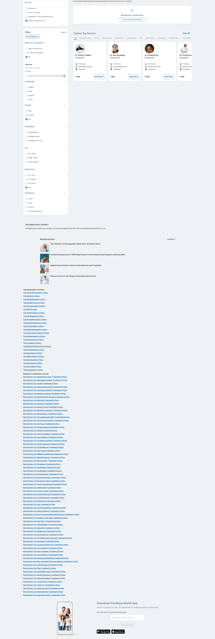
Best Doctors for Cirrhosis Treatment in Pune (41, 424)
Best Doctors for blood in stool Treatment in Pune (43, 407)
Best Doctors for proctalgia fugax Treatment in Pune (44, 572)
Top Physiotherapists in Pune (34, 320)
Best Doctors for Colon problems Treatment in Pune (43, 434)
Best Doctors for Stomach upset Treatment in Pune (43, 588)
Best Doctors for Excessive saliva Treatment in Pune (44, 481)
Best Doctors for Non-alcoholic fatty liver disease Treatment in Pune (50, 562)
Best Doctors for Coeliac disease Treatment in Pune (43, 427)
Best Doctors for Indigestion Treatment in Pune (42, 531)
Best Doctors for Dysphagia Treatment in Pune (41, 468)
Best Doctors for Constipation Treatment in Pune (43, 437)
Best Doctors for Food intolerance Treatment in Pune (44, 494)
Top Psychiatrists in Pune (33, 340)
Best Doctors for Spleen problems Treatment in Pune (44, 578)
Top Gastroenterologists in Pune (36, 333)
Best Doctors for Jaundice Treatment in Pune (41, 541)
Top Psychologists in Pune (33, 350)
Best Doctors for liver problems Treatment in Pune (43, 551)
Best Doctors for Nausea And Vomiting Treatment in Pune (46, 558)
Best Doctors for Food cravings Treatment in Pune (43, 491)
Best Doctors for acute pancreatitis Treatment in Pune (45, 390)
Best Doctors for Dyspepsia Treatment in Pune (41, 464)
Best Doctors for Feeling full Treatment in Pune (42, 488)
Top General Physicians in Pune (35, 293)
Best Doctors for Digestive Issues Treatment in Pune (44, 457)
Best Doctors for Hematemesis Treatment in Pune (43, 525)
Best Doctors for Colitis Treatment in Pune (40, 431)
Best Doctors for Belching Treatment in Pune (41, 400)
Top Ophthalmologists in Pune (35, 330)
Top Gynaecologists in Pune (34, 306)
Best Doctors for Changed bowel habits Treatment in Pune (46, 417)
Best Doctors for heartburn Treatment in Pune (41, 521)
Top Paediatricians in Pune (33, 303)
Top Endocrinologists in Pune (34, 323)
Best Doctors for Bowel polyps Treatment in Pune (42, 414)
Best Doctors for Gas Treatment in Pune (39, 504)
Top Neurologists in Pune (33, 360)
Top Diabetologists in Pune (33, 313)
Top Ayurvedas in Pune (32, 367)
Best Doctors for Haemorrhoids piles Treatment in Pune (45, 518)
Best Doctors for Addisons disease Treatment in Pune (44, 394)
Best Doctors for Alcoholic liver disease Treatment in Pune (46, 397)
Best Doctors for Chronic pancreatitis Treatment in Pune (46, 421)
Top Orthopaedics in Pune (33, 326)
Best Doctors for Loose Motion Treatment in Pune (43, 555)
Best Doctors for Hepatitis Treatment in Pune (41, 528)
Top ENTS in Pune (30, 309)
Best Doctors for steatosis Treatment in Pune (41, 585)
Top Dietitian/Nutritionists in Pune (37, 346)
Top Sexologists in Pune (32, 353)
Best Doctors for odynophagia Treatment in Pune (42, 565)
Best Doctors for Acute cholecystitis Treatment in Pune (45, 387)
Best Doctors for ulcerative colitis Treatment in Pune (44, 595)
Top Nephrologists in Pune (33, 356)
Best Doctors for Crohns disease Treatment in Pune (43, 444)
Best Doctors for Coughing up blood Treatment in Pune (45, 441)
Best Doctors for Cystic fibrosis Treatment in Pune (43, 447)
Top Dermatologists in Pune (34, 299)
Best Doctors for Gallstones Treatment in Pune (42, 501)
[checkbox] (26, 87)
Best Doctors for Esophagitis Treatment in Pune (42, 471)
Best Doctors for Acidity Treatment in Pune (40, 384)
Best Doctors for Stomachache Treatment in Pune (43, 592)
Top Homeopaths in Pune (33, 370)
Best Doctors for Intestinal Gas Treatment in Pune (43, 535)
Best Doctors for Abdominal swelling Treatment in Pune (45, 380)
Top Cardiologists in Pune (33, 316)
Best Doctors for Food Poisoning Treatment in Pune (43, 498)
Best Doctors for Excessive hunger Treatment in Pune (44, 478)
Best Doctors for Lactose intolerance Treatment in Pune (45, 545)
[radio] (26, 8)
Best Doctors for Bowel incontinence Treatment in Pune (45, 410)
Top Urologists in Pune (32, 343)
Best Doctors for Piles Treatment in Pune (39, 568)
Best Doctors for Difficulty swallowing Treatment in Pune (45, 454)
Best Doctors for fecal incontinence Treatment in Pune (45, 484)
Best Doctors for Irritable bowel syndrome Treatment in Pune (47, 538)
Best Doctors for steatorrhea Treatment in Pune (42, 582)
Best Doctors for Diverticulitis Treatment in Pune (42, 461)
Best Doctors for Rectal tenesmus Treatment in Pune (44, 575)
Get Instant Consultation (132, 19)
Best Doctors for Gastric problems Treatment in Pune (44, 508)
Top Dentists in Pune (31, 296)
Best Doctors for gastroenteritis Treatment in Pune (43, 511)
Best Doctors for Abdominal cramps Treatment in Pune (45, 377)
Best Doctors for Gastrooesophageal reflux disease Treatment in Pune (51, 515)
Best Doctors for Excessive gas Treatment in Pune (43, 474)
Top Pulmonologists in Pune (34, 336)
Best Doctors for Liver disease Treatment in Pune (42, 548)
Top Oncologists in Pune (32, 363)
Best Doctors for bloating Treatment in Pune (41, 404)
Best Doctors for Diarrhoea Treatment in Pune (41, 451)
